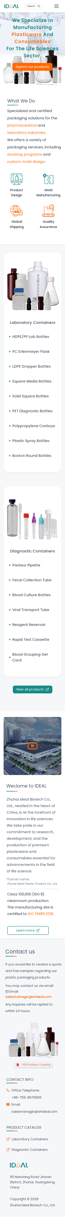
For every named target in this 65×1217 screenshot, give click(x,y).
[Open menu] (56, 6)
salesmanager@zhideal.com (34, 1111)
